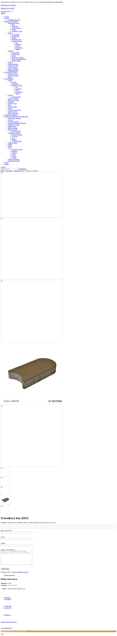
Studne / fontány (13, 143)
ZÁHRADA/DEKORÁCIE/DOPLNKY (16, 116)
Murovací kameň (13, 64)
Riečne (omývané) (13, 75)
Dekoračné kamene (13, 23)
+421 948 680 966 (6, 628)
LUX (13, 138)
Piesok (10, 77)
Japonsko (14, 153)
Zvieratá (14, 157)
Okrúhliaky (15, 26)
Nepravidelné (15, 34)
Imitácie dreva (12, 126)
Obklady (10, 51)
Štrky (13, 25)
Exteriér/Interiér (16, 97)
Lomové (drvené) (13, 74)
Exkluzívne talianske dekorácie (17, 123)
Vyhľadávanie (22, 169)
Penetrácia (18, 44)
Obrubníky (11, 102)
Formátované (15, 36)
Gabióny (10, 120)
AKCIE (6, 18)
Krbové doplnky (16, 131)
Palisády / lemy (12, 103)
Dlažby (10, 33)
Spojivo (17, 46)
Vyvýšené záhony (17, 141)
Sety (16, 43)
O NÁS (6, 16)
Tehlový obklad (16, 61)
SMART (14, 139)
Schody (10, 108)
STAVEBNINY (9, 79)
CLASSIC (15, 136)
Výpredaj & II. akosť (14, 20)
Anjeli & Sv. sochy (17, 149)
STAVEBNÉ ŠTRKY (10, 72)
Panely (14, 56)
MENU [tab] (3, 13)
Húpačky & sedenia (13, 125)
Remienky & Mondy (18, 57)
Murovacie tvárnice (13, 100)
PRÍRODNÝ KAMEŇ (7, 8)
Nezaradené (7, 599)
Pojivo (17, 90)
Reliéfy (10, 144)
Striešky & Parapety (14, 159)
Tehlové (14, 38)
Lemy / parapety (12, 67)
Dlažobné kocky (16, 39)
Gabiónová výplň (17, 31)
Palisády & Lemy (19, 171)
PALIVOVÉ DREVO (10, 115)
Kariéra (6, 164)
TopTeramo (15, 84)
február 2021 (8, 606)
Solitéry (14, 29)
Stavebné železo (12, 112)
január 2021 (7, 608)
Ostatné (17, 49)
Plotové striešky (12, 107)
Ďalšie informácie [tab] (9, 575)
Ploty (9, 105)
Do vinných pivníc (13, 121)
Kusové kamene (16, 28)
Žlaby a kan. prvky (13, 113)
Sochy (10, 148)
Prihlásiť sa (7, 615)
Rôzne (10, 146)
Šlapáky (10, 62)
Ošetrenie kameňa (13, 70)
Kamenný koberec (17, 41)
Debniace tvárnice (13, 98)
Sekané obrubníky (13, 69)
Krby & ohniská (12, 130)
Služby (6, 162)
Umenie (14, 156)
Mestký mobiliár (12, 128)
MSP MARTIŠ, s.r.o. (7, 631)
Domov (3, 171)
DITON (14, 82)
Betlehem (14, 151)
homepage (7, 597)
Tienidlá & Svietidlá (14, 161)
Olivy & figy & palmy (14, 118)
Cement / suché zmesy (14, 110)
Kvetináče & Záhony (14, 133)
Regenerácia (18, 48)
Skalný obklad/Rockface (19, 59)
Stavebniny (9, 171)
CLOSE (3, 167)
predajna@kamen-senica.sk (9, 622)
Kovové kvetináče (17, 134)
